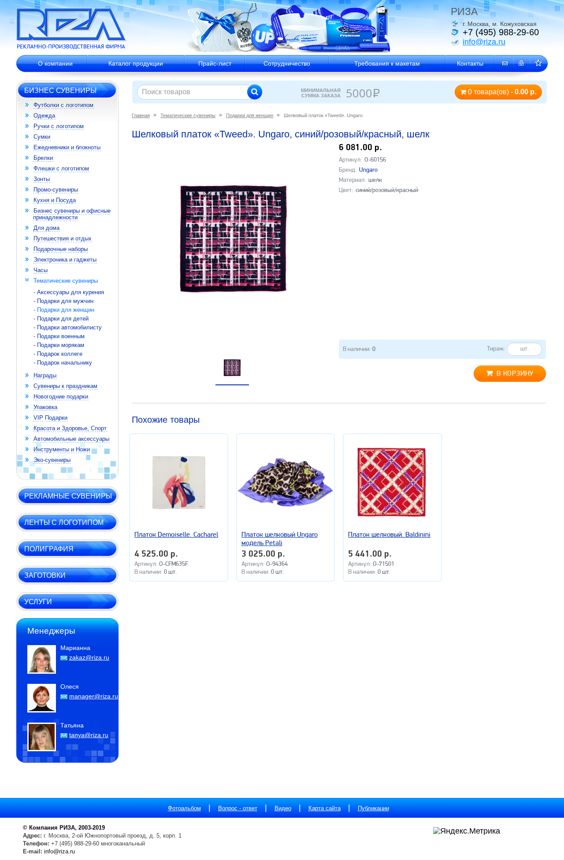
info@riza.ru (484, 41)
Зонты (41, 179)
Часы (40, 270)
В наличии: (359, 349)
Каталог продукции (135, 63)
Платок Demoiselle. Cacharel (176, 535)
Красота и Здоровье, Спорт (70, 428)
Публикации (373, 808)
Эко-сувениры (51, 460)
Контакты (470, 63)
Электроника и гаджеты (64, 259)
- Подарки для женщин (63, 309)
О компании (55, 63)
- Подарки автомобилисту (67, 327)
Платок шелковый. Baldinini (389, 535)
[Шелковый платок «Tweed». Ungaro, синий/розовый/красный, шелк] (233, 239)
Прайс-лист (214, 63)
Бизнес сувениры (60, 90)
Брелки (43, 158)
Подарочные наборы (60, 249)
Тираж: (496, 349)
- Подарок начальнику (62, 362)
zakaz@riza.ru (89, 657)
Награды (44, 375)
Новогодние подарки (60, 396)
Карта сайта (324, 808)
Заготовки (45, 575)
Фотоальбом (184, 808)
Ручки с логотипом (58, 126)
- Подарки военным (59, 336)
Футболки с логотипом (63, 105)
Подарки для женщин (249, 115)
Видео (283, 808)
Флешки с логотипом (61, 168)
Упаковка (45, 407)
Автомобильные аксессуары (71, 439)
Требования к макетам (387, 63)
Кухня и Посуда (54, 200)
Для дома (46, 228)
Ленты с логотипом (64, 522)
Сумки (41, 136)
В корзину (515, 373)
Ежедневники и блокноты (66, 147)
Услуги (38, 601)
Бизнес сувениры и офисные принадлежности (72, 214)
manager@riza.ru (93, 696)
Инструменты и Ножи (61, 449)
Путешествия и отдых (62, 238)
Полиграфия (49, 549)
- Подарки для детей (61, 318)
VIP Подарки (50, 417)
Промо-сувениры (55, 189)
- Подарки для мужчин (63, 301)
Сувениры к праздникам (65, 386)
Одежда (44, 115)
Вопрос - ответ (237, 808)
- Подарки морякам (58, 345)
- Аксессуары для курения (68, 292)
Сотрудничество (286, 63)
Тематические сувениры (65, 280)
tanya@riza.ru (88, 734)
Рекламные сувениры (68, 496)
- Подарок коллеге (57, 354)
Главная (141, 115)
